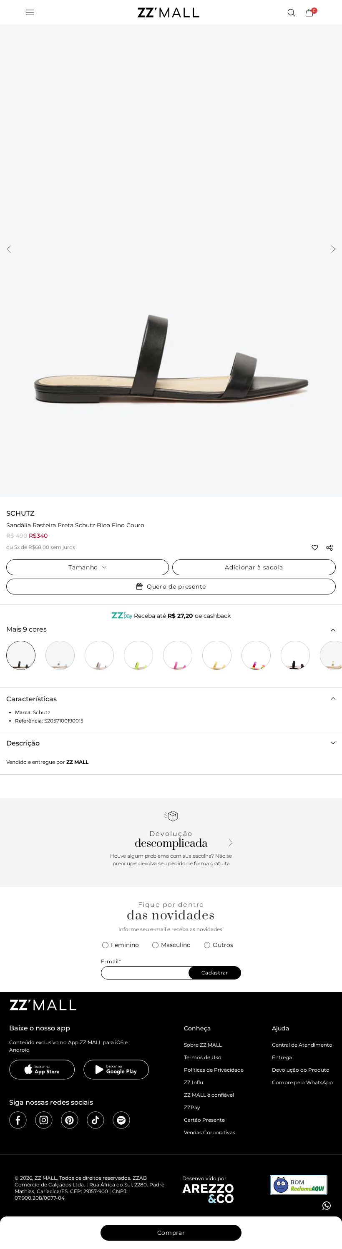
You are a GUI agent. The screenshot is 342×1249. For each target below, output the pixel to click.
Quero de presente (176, 586)
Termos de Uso (202, 1057)
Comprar (171, 1232)
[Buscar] (291, 12)
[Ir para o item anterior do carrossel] (9, 250)
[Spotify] (121, 1120)
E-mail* (111, 961)
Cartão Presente (204, 1120)
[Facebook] (18, 1120)
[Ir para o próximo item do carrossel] (333, 250)
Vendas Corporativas (209, 1132)
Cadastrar (214, 972)
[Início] (168, 13)
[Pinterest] (69, 1120)
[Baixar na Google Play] (116, 1070)
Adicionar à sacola (254, 567)
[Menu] (30, 13)
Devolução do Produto (300, 1070)
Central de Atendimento (302, 1045)
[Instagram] (44, 1120)
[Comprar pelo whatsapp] (326, 1206)
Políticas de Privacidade (214, 1070)
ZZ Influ (193, 1082)
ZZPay (192, 1107)
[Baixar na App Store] (42, 1070)
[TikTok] (95, 1120)
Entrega (282, 1057)
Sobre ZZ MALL (203, 1045)
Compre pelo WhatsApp (302, 1082)
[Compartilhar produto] (329, 547)
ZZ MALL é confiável (209, 1095)
